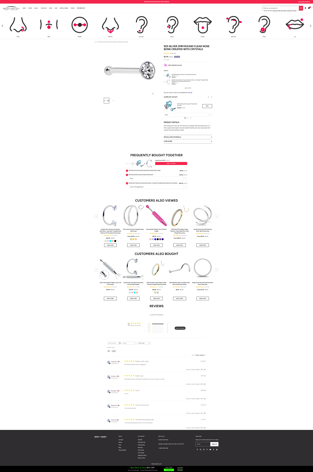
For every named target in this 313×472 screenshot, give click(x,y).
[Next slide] (210, 97)
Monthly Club (141, 442)
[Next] (310, 26)
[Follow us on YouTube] (210, 449)
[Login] (305, 8)
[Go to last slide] (207, 97)
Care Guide (141, 452)
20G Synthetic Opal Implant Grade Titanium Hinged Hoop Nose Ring (156, 283)
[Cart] (309, 8)
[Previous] (2, 26)
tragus (294, 10)
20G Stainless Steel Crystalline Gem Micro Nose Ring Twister (179, 283)
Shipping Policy (142, 455)
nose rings (275, 10)
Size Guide (141, 450)
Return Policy (141, 458)
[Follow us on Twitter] (200, 449)
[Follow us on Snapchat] (216, 449)
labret (284, 10)
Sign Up (214, 444)
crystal (113, 351)
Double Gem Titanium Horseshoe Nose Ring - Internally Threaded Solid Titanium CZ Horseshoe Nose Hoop (156, 183)
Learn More (174, 77)
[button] (96, 216)
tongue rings (290, 10)
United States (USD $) (304, 2)
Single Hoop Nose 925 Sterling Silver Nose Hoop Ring (202, 283)
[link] (105, 241)
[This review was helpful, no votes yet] (201, 369)
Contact (121, 439)
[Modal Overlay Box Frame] (156, 469)
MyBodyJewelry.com (156, 463)
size (109, 351)
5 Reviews (173, 53)
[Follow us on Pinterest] (207, 449)
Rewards (140, 447)
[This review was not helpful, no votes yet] (204, 369)
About (120, 442)
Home (96, 41)
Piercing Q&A (122, 450)
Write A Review (180, 328)
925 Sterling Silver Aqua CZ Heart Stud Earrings (187, 104)
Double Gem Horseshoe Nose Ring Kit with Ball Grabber (133, 283)
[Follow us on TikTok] (213, 449)
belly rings (280, 10)
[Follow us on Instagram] (203, 449)
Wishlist (140, 439)
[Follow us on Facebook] (197, 449)
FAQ (120, 445)
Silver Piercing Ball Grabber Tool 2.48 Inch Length (110, 283)
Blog (120, 447)
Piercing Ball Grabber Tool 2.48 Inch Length (156, 230)
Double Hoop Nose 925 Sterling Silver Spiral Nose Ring (203, 230)
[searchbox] (112, 343)
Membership (141, 445)
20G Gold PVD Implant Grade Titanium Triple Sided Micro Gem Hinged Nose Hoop (179, 231)
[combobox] (129, 343)
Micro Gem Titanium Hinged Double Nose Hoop (133, 230)
